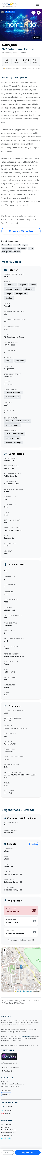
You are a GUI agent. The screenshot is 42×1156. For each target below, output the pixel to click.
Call (8, 1152)
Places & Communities (8, 1133)
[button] (21, 967)
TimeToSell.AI (25, 1036)
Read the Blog (8, 1071)
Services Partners (7, 1135)
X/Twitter (8, 1110)
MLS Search (5, 1127)
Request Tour (28, 1152)
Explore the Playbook (11, 1067)
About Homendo (6, 1124)
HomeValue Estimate (9, 1130)
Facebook (8, 1107)
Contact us (6, 1094)
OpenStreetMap (28, 991)
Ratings (34, 844)
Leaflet (18, 991)
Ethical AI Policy (6, 1138)
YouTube (8, 1114)
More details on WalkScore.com (20, 940)
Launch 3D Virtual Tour (22, 231)
